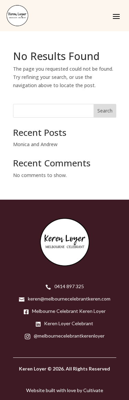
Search (104, 110)
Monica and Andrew (35, 144)
